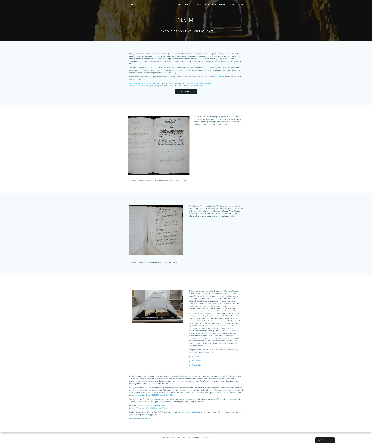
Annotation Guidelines (141, 395)
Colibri (207, 437)
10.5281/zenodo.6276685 (158, 408)
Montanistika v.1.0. (190, 412)
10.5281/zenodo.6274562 (202, 83)
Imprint (222, 4)
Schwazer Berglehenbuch (138, 86)
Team (199, 4)
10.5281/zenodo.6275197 (163, 395)
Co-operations (210, 4)
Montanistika (145, 419)
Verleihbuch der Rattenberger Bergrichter (144, 83)
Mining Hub (220, 77)
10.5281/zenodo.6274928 (194, 86)
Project (187, 4)
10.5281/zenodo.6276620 (156, 406)
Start (178, 4)
